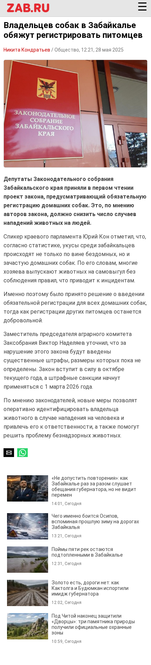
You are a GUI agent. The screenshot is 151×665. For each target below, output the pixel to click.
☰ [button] (142, 4)
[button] (28, 8)
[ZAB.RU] (28, 8)
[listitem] (75, 491)
